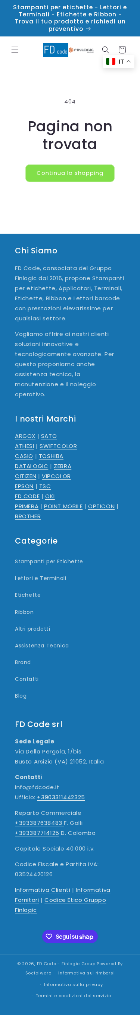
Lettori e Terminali (40, 578)
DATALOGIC (31, 466)
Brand (23, 662)
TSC (45, 486)
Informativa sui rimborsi (86, 973)
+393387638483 (39, 823)
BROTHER (28, 516)
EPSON (24, 486)
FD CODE (27, 496)
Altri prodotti (32, 629)
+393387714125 (37, 833)
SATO (49, 436)
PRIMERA (26, 506)
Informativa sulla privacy (73, 984)
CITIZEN (25, 476)
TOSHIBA (51, 456)
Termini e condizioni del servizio (73, 996)
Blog (21, 695)
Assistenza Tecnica (42, 645)
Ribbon (24, 612)
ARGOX (25, 436)
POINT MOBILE (63, 506)
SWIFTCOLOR (58, 446)
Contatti (27, 679)
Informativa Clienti (42, 890)
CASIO (24, 456)
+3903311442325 (61, 797)
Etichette (28, 595)
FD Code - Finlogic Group (66, 964)
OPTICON (101, 506)
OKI (50, 496)
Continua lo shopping (70, 173)
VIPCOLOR (56, 476)
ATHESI (24, 446)
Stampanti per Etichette (49, 561)
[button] (15, 50)
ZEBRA (62, 466)
